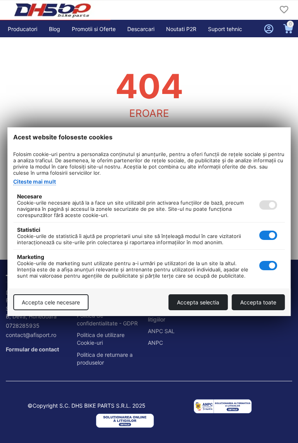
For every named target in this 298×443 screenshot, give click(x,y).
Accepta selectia (198, 302)
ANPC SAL (161, 331)
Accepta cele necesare (51, 302)
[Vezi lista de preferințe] (284, 10)
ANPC (155, 342)
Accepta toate (258, 302)
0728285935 (23, 325)
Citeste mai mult (34, 181)
